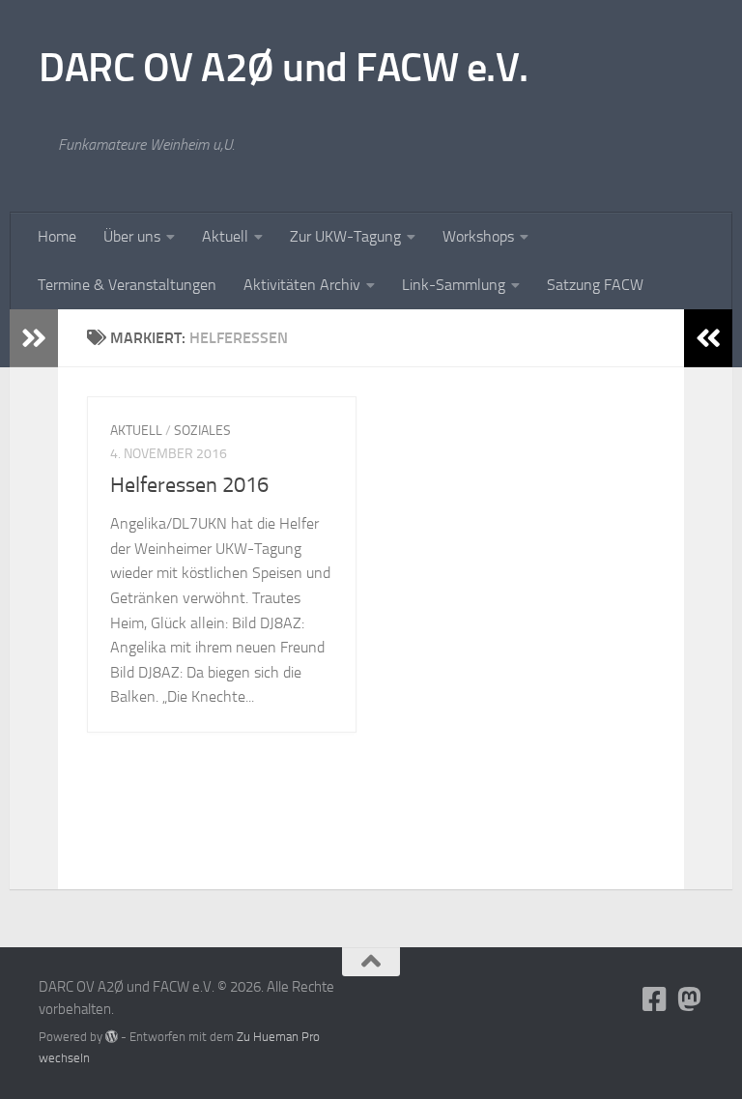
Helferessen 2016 (189, 485)
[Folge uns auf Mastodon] (689, 999)
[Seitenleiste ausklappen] (34, 338)
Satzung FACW (595, 284)
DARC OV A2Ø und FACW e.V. (283, 67)
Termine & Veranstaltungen (127, 284)
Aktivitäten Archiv (301, 284)
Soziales (202, 430)
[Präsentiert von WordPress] (111, 1036)
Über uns (131, 236)
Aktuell (225, 236)
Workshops (478, 236)
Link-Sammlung (453, 284)
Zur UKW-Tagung (345, 236)
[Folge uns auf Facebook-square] (655, 999)
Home (57, 236)
